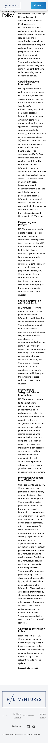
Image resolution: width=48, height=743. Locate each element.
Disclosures (28, 716)
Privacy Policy (42, 716)
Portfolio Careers (17, 716)
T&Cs (4, 716)
